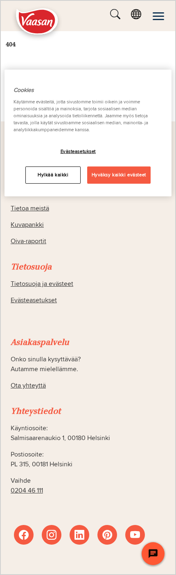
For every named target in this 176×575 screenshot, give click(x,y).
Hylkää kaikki (53, 175)
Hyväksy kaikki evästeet (119, 175)
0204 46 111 (27, 490)
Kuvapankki (27, 225)
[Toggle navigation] (158, 16)
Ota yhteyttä (28, 385)
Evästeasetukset (78, 151)
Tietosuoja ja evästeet (42, 284)
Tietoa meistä (30, 208)
